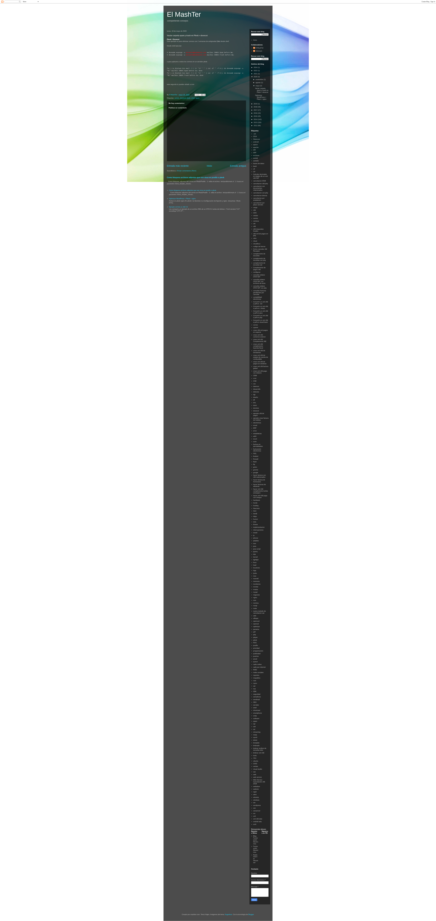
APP (254, 153)
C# (254, 172)
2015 (256, 116)
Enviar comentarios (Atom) (186, 171)
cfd (254, 223)
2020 (256, 77)
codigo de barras (259, 246)
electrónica (257, 423)
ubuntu (255, 761)
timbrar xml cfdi (258, 753)
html (254, 511)
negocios (256, 595)
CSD (254, 381)
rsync (255, 683)
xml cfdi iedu (257, 819)
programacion (258, 651)
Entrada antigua (238, 166)
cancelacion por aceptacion (259, 199)
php (254, 634)
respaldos (256, 678)
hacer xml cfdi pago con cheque (260, 496)
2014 (256, 119)
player (255, 637)
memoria (256, 581)
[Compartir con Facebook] (202, 95)
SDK (254, 691)
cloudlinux (256, 244)
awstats (256, 161)
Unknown (258, 51)
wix (254, 802)
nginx (255, 597)
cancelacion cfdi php (260, 183)
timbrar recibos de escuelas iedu (259, 749)
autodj (255, 158)
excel (255, 439)
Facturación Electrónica (255, 849)
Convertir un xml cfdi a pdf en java (260, 312)
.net (254, 134)
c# (254, 169)
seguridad (256, 694)
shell (193, 98)
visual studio (257, 769)
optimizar (256, 626)
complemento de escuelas (259, 255)
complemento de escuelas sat (259, 264)
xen (254, 808)
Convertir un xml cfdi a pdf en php (260, 316)
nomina (256, 603)
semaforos (257, 697)
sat (254, 686)
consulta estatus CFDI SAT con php (260, 287)
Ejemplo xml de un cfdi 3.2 (178, 207)
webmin (256, 789)
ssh (254, 726)
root (254, 681)
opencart (256, 621)
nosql (255, 605)
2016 (256, 113)
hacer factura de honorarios (259, 481)
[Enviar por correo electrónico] (196, 95)
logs (254, 570)
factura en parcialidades (258, 445)
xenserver (256, 811)
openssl (256, 624)
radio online (257, 664)
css (254, 384)
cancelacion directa (260, 195)
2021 (256, 74)
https (255, 516)
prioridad (256, 648)
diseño (255, 397)
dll (254, 400)
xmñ (254, 824)
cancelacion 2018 (259, 181)
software (256, 718)
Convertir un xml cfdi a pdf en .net (260, 303)
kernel (255, 557)
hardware (256, 500)
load (254, 565)
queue (255, 662)
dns (254, 402)
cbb (254, 210)
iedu (254, 522)
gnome (255, 470)
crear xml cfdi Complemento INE (259, 340)
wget (255, 792)
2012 (256, 125)
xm (254, 813)
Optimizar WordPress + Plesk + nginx (182, 198)
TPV (254, 758)
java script (256, 549)
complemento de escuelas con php (259, 259)
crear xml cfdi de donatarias (259, 351)
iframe (255, 524)
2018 (256, 107)
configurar (256, 272)
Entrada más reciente (178, 166)
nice (254, 600)
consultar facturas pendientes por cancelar (259, 292)
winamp (256, 797)
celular (255, 215)
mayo (258, 86)
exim (255, 441)
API (254, 150)
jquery (255, 551)
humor (255, 519)
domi (255, 405)
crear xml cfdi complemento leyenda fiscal (258, 346)
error (255, 431)
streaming (256, 732)
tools (255, 755)
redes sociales (258, 672)
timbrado (256, 745)
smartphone (257, 713)
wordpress (257, 805)
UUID (255, 763)
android (256, 142)
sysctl (255, 737)
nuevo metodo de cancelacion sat (259, 612)
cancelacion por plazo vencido (259, 204)
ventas (255, 766)
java (254, 546)
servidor (256, 705)
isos (254, 543)
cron (254, 378)
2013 (256, 122)
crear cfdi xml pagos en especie (260, 331)
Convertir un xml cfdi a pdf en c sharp (260, 307)
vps (254, 772)
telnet (255, 740)
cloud (255, 241)
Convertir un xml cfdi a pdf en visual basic (260, 321)
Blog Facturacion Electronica (255, 840)
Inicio (209, 166)
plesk (188, 98)
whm (255, 794)
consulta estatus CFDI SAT (259, 276)
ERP (254, 428)
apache (256, 147)
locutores (256, 568)
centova (256, 221)
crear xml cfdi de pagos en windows (259, 363)
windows (256, 800)
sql (254, 724)
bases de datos (258, 163)
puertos (256, 656)
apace (255, 144)
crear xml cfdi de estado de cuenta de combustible (260, 357)
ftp (254, 464)
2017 (256, 110)
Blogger (251, 914)
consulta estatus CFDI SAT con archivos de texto (259, 281)
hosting (255, 505)
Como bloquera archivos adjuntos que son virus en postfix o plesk (195, 177)
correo (177, 98)
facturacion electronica (257, 450)
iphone (255, 538)
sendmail (256, 699)
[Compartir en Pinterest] (204, 95)
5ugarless (228, 914)
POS (254, 643)
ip (253, 535)
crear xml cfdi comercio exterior (259, 336)
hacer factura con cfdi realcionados (259, 476)
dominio (256, 408)
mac (254, 576)
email (255, 425)
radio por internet (259, 667)
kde (254, 554)
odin (254, 616)
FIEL (255, 453)
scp (254, 689)
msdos (255, 589)
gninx (255, 467)
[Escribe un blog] (198, 95)
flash (255, 462)
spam (197, 98)
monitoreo (256, 584)
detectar (256, 392)
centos (255, 218)
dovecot (183, 98)
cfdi (254, 226)
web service (257, 777)
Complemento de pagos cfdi (259, 268)
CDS (254, 213)
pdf (254, 632)
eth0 (254, 436)
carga (255, 207)
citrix (254, 238)
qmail (255, 659)
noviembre (260, 79)
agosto (258, 82)
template (256, 743)
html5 (255, 514)
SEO (254, 702)
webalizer (256, 786)
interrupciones (258, 530)
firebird (255, 456)
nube (255, 608)
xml (254, 816)
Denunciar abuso (258, 829)
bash (255, 166)
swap (255, 735)
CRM (255, 375)
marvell (255, 578)
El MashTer (184, 14)
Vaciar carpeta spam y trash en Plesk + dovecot (261, 90)
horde (255, 503)
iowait (255, 533)
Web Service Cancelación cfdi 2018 (259, 782)
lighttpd (255, 560)
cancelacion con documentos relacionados (259, 188)
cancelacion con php (260, 193)
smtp (255, 716)
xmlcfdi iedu (257, 821)
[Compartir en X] (200, 95)
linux (254, 562)
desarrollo (256, 389)
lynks (255, 573)
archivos (256, 155)
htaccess (256, 508)
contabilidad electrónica (257, 298)
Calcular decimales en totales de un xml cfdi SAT (260, 176)
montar (255, 587)
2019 (256, 104)
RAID (255, 670)
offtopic (255, 618)
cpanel (255, 327)
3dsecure (256, 139)
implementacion (259, 527)
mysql (255, 592)
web (254, 774)
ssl (254, 729)
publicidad (256, 653)
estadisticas (257, 433)
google (255, 472)
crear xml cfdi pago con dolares (260, 372)
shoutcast (256, 710)
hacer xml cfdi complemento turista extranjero (260, 491)
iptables (256, 541)
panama (256, 629)
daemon (256, 386)
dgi (254, 394)
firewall (255, 459)
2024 (256, 67)
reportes (256, 675)
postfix (255, 645)
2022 (256, 70)
